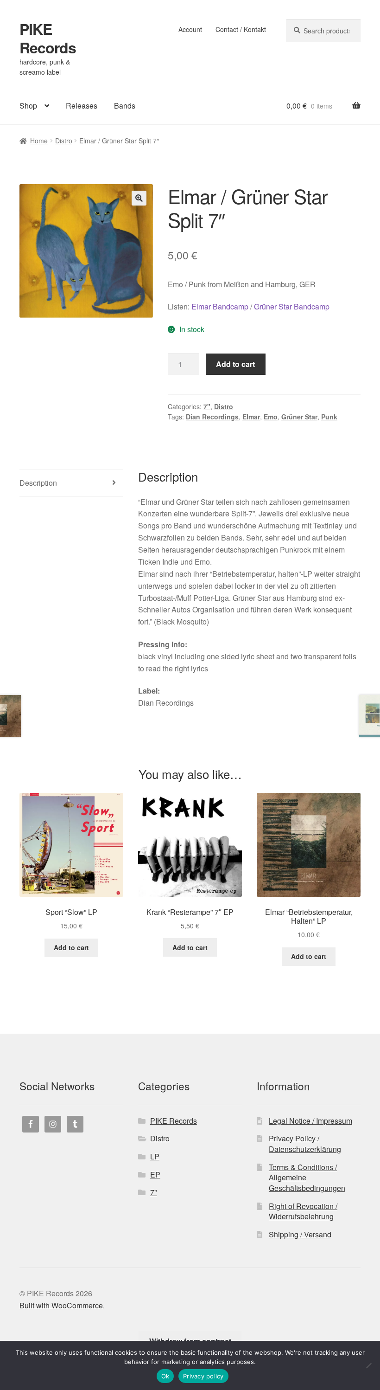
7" (206, 406)
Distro (63, 140)
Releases (81, 105)
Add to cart (235, 364)
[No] (368, 1365)
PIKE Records (47, 38)
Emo (271, 416)
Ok (165, 1376)
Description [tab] (38, 482)
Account (190, 29)
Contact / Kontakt (240, 29)
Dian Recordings (212, 416)
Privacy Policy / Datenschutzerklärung (305, 1143)
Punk (329, 416)
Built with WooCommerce (61, 1305)
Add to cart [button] (71, 947)
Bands (124, 105)
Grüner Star (299, 416)
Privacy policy (203, 1376)
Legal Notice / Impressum (310, 1120)
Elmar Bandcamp (219, 306)
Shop (28, 105)
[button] (139, 198)
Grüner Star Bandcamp (291, 306)
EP (155, 1174)
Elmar (251, 416)
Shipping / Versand (300, 1234)
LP (154, 1156)
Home (39, 140)
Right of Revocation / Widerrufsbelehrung (303, 1211)
